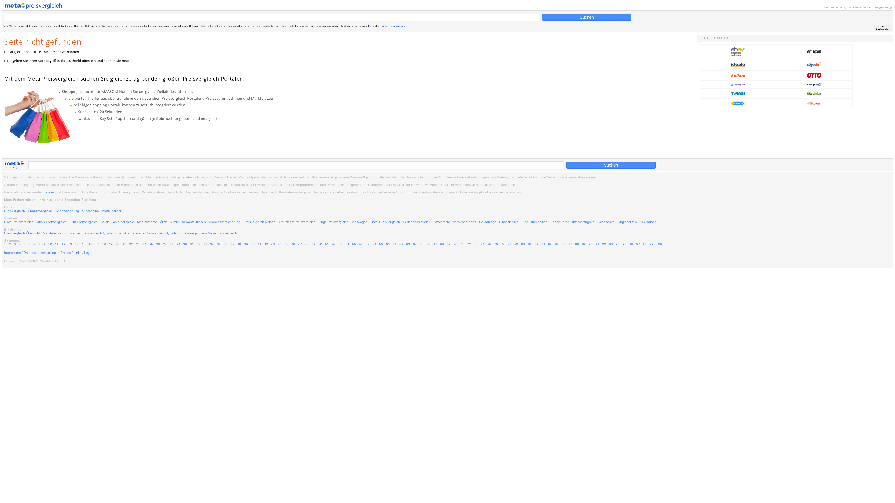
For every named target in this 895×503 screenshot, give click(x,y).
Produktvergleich (40, 211)
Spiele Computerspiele (117, 222)
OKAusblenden (882, 28)
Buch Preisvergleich (18, 222)
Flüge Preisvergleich (333, 222)
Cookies (49, 192)
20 (117, 244)
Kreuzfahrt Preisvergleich (296, 222)
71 (462, 244)
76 (496, 244)
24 (144, 244)
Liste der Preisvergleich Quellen (91, 233)
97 (638, 244)
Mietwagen (359, 222)
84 (550, 244)
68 (442, 244)
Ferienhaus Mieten (417, 222)
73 (476, 244)
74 (482, 244)
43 (273, 244)
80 (523, 244)
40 (253, 244)
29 (178, 244)
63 (408, 244)
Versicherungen (464, 222)
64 (415, 244)
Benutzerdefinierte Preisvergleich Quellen (148, 233)
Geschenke (606, 222)
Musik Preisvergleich (51, 222)
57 (367, 244)
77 (503, 244)
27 (165, 244)
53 (340, 244)
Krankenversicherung (224, 222)
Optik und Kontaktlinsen (188, 222)
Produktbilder (111, 211)
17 (97, 244)
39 (246, 244)
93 (611, 244)
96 (631, 244)
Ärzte (164, 222)
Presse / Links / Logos (77, 253)
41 (259, 244)
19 (111, 244)
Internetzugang (583, 222)
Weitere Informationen (394, 26)
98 (645, 244)
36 (225, 244)
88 (577, 244)
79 (516, 244)
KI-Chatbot (648, 222)
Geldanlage (487, 222)
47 (300, 244)
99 (651, 244)
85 (557, 244)
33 (205, 244)
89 (584, 244)
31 (192, 244)
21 (124, 244)
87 (570, 244)
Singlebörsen (627, 222)
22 (131, 244)
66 (428, 244)
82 (536, 244)
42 (266, 244)
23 (138, 244)
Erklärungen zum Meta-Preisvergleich (209, 233)
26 (158, 244)
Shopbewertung (67, 211)
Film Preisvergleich (84, 222)
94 (618, 244)
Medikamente (147, 222)
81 (530, 244)
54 (347, 244)
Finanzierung (509, 222)
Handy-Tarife (559, 222)
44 (280, 244)
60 (388, 244)
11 (57, 244)
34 (212, 244)
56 (361, 244)
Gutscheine (90, 211)
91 (597, 244)
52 (334, 244)
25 (151, 244)
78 (509, 244)
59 (381, 244)
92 (604, 244)
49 (313, 244)
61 (394, 244)
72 (469, 244)
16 (90, 244)
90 (590, 244)
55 (354, 244)
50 (320, 244)
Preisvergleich (860, 7)
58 (374, 244)
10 (50, 244)
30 (185, 244)
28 (171, 244)
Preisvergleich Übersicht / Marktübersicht (34, 233)
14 (77, 244)
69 (449, 244)
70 (455, 244)
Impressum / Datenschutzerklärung (30, 253)
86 (563, 244)
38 (239, 244)
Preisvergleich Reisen (259, 222)
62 (401, 244)
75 (489, 244)
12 (63, 244)
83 (543, 244)
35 (219, 244)
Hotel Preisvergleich (385, 222)
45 (286, 244)
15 (84, 244)
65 (421, 244)
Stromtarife (442, 222)
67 (435, 244)
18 (104, 244)
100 (659, 244)
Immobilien (539, 222)
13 (70, 244)
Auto (524, 222)
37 (232, 244)
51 (327, 244)
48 (307, 244)
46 (293, 244)
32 (198, 244)
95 (624, 244)
